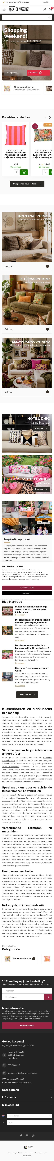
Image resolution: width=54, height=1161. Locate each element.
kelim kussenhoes (10, 766)
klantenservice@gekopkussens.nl (23, 930)
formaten (32, 841)
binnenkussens (28, 741)
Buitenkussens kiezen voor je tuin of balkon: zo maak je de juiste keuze (31, 609)
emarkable (27, 1155)
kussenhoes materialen (12, 841)
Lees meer (20, 615)
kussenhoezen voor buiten (14, 881)
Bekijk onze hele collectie (25, 184)
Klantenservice (27, 1025)
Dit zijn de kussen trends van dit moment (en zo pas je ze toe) (32, 621)
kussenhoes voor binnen (36, 816)
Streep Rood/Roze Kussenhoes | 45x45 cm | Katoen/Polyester (16, 155)
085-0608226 (14, 1065)
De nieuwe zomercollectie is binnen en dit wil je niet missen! (32, 646)
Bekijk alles (25, 694)
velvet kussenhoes (35, 779)
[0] (50, 9)
